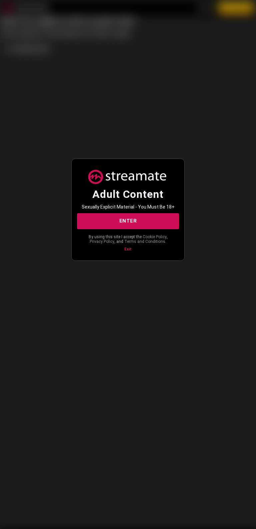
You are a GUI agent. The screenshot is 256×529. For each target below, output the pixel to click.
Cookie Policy (155, 237)
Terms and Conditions (144, 241)
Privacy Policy (102, 241)
